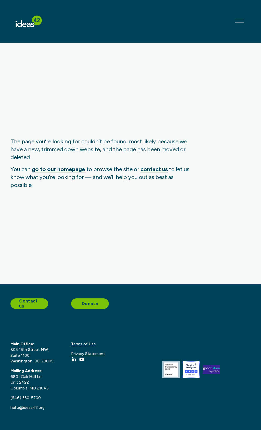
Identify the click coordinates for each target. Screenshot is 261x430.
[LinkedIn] (73, 359)
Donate (90, 303)
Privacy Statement (88, 353)
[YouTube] (81, 359)
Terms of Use (83, 344)
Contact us (28, 303)
